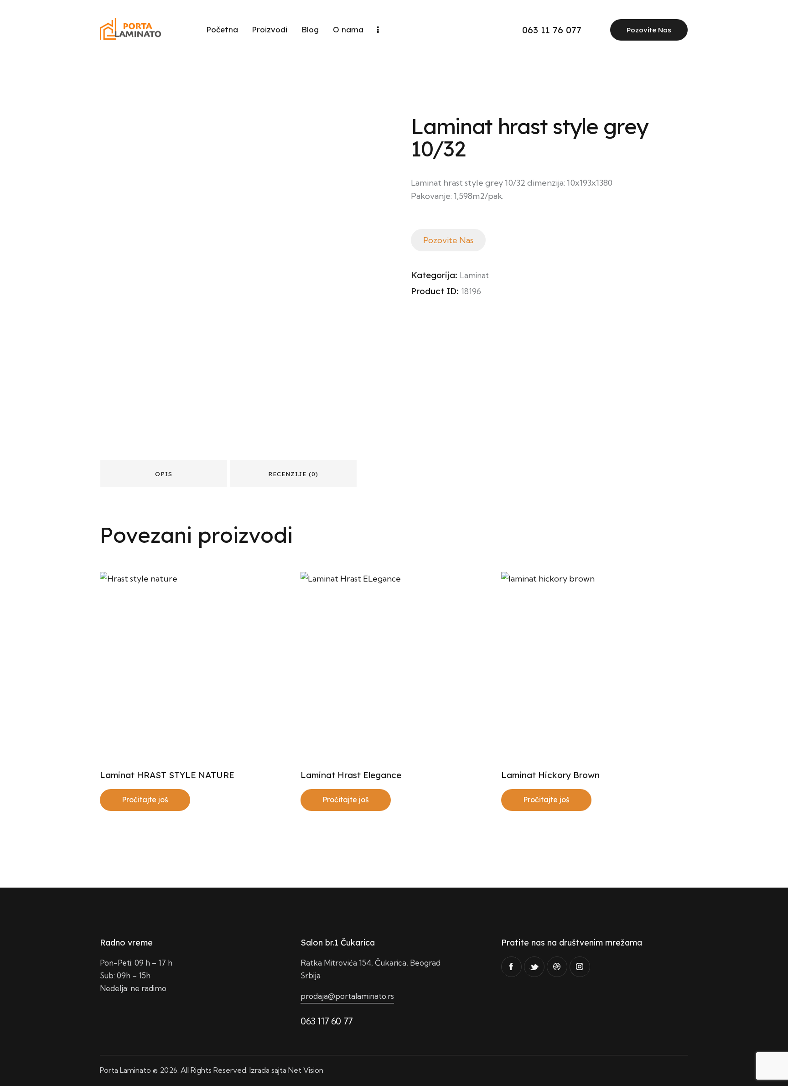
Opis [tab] (163, 474)
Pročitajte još (145, 799)
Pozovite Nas (649, 30)
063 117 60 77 (327, 1021)
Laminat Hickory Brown (550, 774)
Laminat (474, 275)
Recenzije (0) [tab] (293, 474)
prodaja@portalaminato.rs (347, 996)
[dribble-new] (557, 966)
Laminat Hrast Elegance (351, 774)
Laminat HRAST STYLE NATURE (167, 774)
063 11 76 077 (551, 30)
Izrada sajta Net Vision (286, 1070)
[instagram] (580, 966)
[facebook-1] (511, 966)
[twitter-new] (534, 966)
